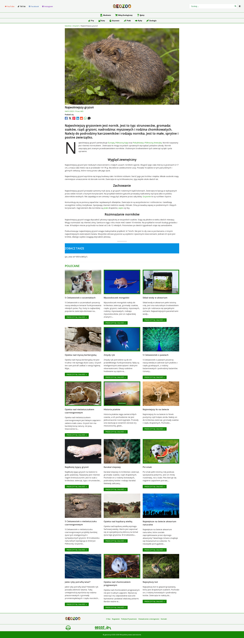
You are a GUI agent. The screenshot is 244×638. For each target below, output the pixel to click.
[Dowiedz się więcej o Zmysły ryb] (122, 339)
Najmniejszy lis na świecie (156, 409)
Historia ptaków (112, 409)
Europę (111, 142)
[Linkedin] (77, 118)
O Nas (108, 619)
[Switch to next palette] (240, 6)
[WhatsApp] (85, 118)
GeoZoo (68, 26)
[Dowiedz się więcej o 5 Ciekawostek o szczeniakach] (83, 281)
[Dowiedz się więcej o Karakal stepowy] (122, 451)
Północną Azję (121, 142)
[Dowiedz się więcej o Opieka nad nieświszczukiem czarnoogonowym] (83, 393)
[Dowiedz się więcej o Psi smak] (161, 451)
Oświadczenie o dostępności (148, 619)
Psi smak (147, 467)
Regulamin (116, 619)
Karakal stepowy (112, 467)
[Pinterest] (73, 118)
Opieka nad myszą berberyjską (80, 354)
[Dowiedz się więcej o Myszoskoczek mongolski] (122, 281)
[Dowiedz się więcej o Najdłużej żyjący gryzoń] (83, 451)
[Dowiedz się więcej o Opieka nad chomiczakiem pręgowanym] (122, 566)
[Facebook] (66, 118)
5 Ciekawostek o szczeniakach (80, 297)
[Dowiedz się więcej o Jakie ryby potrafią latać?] (83, 566)
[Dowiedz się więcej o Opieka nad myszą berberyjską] (83, 339)
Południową (138, 142)
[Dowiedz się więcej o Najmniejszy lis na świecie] (161, 393)
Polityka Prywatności (129, 619)
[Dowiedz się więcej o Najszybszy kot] (161, 566)
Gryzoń (76, 26)
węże (120, 208)
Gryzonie (147, 196)
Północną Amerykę (153, 142)
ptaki (106, 208)
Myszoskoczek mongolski (116, 297)
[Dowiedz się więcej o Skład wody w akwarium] (161, 281)
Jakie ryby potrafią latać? (77, 581)
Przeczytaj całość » (77, 317)
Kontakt (164, 619)
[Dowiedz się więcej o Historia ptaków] (122, 393)
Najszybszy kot (150, 581)
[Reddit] (81, 118)
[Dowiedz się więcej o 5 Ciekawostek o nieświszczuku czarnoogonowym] (83, 505)
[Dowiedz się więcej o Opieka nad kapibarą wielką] (122, 505)
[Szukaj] (235, 6)
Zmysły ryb (109, 354)
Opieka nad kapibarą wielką (118, 521)
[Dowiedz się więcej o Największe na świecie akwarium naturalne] (161, 505)
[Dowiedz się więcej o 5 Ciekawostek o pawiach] (161, 339)
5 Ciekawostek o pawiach (155, 354)
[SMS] (89, 118)
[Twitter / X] (70, 118)
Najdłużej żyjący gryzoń (77, 467)
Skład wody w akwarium (155, 297)
